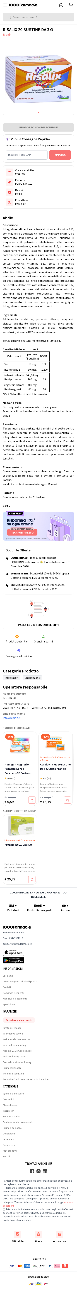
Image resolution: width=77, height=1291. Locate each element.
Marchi (6, 1156)
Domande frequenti (13, 993)
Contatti (7, 987)
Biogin (7, 34)
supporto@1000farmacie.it (17, 944)
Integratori (11, 678)
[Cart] (71, 5)
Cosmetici (8, 1099)
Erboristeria (9, 1145)
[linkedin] (45, 1171)
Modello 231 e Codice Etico (17, 1051)
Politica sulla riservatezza (16, 1039)
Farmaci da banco (12, 1128)
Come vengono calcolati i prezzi (20, 981)
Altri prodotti (10, 1151)
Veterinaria (9, 1139)
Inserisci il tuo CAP (19, 155)
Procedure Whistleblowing (17, 1062)
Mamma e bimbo (11, 1116)
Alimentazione (10, 1105)
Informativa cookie (13, 1034)
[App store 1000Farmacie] (17, 952)
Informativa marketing (15, 1045)
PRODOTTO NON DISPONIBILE (38, 127)
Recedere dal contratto (19, 1020)
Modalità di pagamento (15, 999)
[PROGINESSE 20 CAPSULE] (20, 826)
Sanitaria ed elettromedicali (18, 1122)
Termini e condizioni (13, 1074)
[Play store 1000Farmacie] (17, 960)
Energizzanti (32, 678)
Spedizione (9, 1004)
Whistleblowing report (15, 1056)
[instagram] (38, 1171)
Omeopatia (9, 1134)
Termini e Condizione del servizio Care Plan (26, 1079)
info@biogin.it (12, 718)
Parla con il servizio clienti (38, 625)
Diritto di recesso (12, 1028)
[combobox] (38, 17)
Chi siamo (8, 976)
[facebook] (32, 1171)
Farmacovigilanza (12, 1068)
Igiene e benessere (13, 1094)
